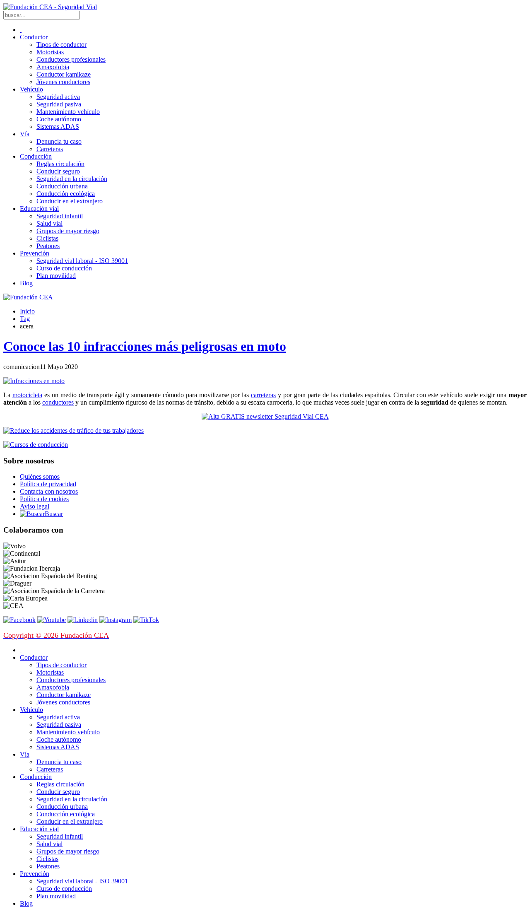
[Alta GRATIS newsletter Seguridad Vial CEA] (265, 416)
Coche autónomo (58, 119)
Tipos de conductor (61, 44)
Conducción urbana (62, 186)
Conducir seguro (58, 171)
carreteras (263, 394)
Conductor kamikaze (63, 74)
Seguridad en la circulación (71, 178)
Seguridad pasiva (58, 104)
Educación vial (39, 208)
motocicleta (27, 394)
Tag (25, 318)
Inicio (27, 311)
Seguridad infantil (59, 215)
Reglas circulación (60, 163)
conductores (58, 402)
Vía (24, 133)
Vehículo (31, 89)
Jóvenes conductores (63, 81)
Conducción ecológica (65, 193)
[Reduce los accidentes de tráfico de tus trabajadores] (265, 430)
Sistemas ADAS (57, 126)
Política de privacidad (48, 483)
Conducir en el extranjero (69, 201)
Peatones (48, 245)
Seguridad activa (58, 96)
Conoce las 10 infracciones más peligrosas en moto (144, 346)
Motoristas (50, 51)
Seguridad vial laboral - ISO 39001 (82, 260)
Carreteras (49, 148)
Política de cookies (44, 498)
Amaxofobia (52, 66)
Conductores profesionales (71, 59)
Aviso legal (34, 506)
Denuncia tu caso (59, 141)
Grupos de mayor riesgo (67, 230)
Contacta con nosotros (49, 491)
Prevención (34, 253)
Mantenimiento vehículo (68, 111)
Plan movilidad (56, 275)
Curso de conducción (64, 268)
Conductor (34, 37)
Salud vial (49, 223)
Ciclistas (47, 238)
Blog (26, 283)
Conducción (36, 156)
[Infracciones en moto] (34, 380)
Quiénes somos (40, 476)
